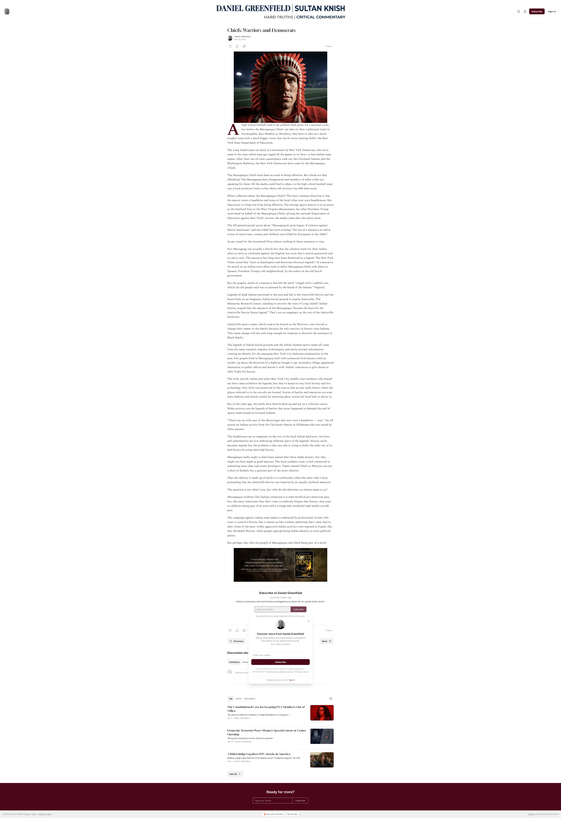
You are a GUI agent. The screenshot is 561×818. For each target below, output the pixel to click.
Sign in (552, 11)
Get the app (292, 814)
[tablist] (240, 662)
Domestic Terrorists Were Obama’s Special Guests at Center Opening (266, 732)
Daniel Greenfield (242, 37)
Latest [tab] (238, 698)
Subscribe (536, 11)
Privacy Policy (302, 671)
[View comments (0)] (237, 46)
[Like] (230, 46)
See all (233, 773)
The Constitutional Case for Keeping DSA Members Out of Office (266, 708)
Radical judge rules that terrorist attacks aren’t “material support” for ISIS (263, 757)
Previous (238, 641)
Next (324, 641)
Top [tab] (230, 698)
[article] (280, 714)
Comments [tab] (234, 662)
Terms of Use (294, 668)
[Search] (519, 11)
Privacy (27, 814)
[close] (308, 621)
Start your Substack (274, 814)
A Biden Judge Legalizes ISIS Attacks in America (258, 754)
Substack (531, 814)
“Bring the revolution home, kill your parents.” (250, 738)
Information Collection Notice (279, 671)
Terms (34, 814)
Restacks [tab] (246, 662)
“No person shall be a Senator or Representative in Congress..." (258, 714)
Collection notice (44, 814)
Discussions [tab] (249, 698)
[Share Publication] (525, 11)
